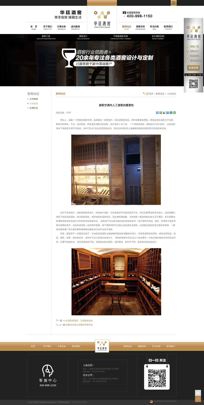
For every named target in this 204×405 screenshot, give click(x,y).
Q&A (154, 27)
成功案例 (76, 346)
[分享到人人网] (171, 112)
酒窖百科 (142, 346)
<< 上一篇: (74, 325)
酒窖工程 (46, 37)
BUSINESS (61, 27)
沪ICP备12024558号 (79, 402)
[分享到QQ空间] (160, 112)
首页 (151, 94)
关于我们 (47, 346)
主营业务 (61, 346)
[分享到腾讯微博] (167, 112)
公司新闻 (34, 99)
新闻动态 (160, 94)
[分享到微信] (174, 112)
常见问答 (156, 346)
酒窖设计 (83, 37)
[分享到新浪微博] (164, 112)
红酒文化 (34, 108)
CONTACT (168, 27)
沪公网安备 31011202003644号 (165, 401)
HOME (33, 27)
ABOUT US (47, 27)
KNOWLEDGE (140, 27)
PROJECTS (75, 27)
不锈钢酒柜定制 (120, 37)
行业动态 (34, 103)
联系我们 (171, 346)
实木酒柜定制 (158, 37)
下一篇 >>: (74, 320)
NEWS (126, 27)
